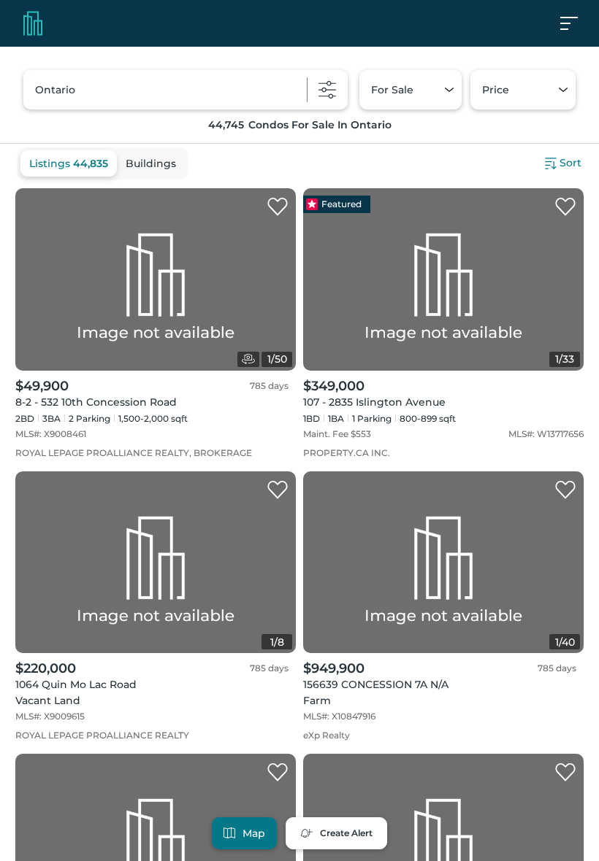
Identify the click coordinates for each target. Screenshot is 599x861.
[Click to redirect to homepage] (32, 23)
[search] (185, 89)
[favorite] (277, 207)
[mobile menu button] (577, 23)
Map (254, 833)
